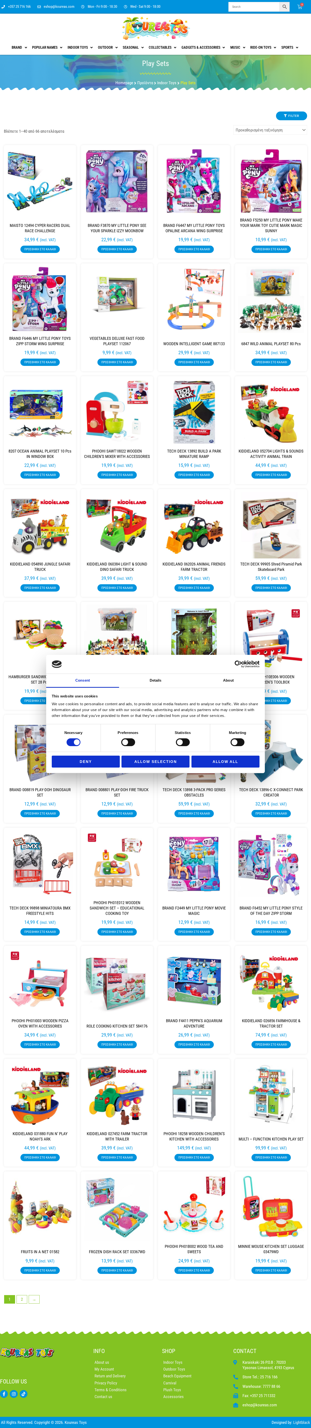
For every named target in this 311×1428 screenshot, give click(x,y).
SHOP (168, 1351)
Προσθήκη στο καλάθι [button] (40, 249)
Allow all (225, 762)
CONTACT (245, 1351)
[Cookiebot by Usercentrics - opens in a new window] (238, 664)
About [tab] (228, 680)
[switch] (128, 742)
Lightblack (301, 1422)
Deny (86, 762)
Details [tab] (156, 680)
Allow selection (155, 762)
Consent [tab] (82, 680)
